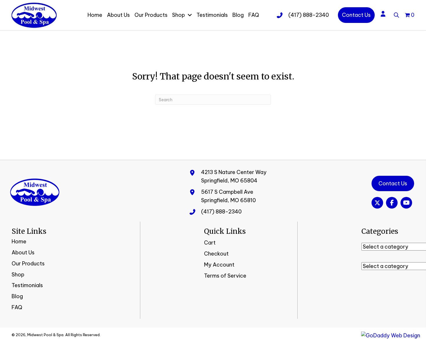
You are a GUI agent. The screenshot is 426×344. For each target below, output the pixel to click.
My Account (219, 264)
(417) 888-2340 (308, 15)
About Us (23, 252)
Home (19, 241)
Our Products (28, 263)
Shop (18, 274)
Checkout (216, 253)
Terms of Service (225, 275)
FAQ (17, 307)
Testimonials (27, 285)
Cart (210, 242)
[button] (377, 203)
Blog (17, 296)
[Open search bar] (396, 14)
